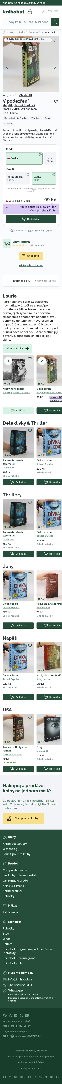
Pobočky (8, 896)
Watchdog (10, 849)
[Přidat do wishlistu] (56, 102)
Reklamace (10, 912)
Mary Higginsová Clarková (19, 105)
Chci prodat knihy (15, 870)
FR (46, 1077)
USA (7, 709)
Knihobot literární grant (19, 958)
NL (40, 1077)
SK (4, 1077)
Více (50, 161)
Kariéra (8, 944)
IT (35, 1077)
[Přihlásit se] (44, 12)
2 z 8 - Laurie (10, 113)
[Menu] (56, 12)
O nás (7, 938)
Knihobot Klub (12, 963)
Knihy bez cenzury (31, 1068)
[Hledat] (55, 22)
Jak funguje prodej (16, 880)
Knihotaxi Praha (13, 885)
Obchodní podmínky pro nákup (31, 1051)
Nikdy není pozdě (13, 388)
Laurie (10, 296)
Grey (40, 747)
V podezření (49, 188)
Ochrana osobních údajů (31, 1062)
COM (22, 1077)
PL (57, 1077)
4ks (34, 188)
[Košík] (50, 12)
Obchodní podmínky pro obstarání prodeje (31, 1056)
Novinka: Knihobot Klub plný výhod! (24, 2)
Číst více (7, 140)
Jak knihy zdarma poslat (19, 875)
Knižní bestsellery (15, 843)
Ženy (8, 566)
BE (51, 1077)
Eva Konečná (29, 109)
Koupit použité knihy (16, 854)
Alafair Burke (11, 109)
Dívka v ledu (44, 460)
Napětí (10, 638)
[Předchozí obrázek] (7, 67)
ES (29, 1077)
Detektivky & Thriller (25, 423)
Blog (6, 933)
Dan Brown (8, 468)
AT (10, 1077)
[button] (31, 64)
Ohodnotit (25, 95)
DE (15, 1077)
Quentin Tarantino (12, 754)
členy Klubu (49, 210)
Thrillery (12, 494)
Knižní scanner (12, 891)
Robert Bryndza (11, 607)
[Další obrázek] (55, 67)
